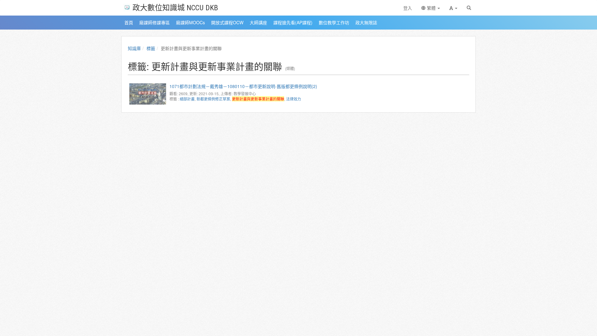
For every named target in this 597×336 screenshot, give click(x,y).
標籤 (150, 48)
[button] (453, 8)
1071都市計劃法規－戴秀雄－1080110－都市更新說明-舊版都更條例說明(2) (243, 86)
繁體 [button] (431, 8)
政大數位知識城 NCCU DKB (175, 7)
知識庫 (134, 48)
